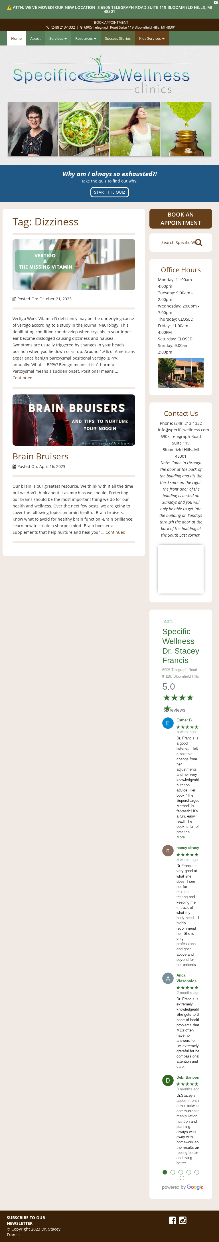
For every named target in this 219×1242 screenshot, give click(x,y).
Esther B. (185, 720)
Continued (23, 377)
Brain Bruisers (40, 456)
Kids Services (150, 38)
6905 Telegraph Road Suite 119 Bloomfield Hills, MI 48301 (130, 27)
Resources (84, 38)
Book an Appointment (181, 219)
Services (56, 38)
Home (16, 38)
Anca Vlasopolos (186, 978)
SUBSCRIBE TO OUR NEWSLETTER (26, 1220)
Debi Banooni (188, 1077)
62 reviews (174, 710)
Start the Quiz (109, 192)
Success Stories (118, 38)
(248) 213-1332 (63, 27)
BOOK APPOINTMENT (111, 22)
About (35, 38)
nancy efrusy (188, 848)
